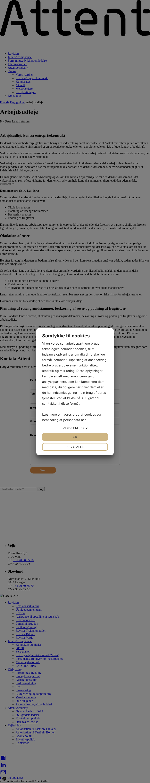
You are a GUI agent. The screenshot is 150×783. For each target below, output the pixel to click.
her (83, 420)
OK (75, 437)
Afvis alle (75, 447)
